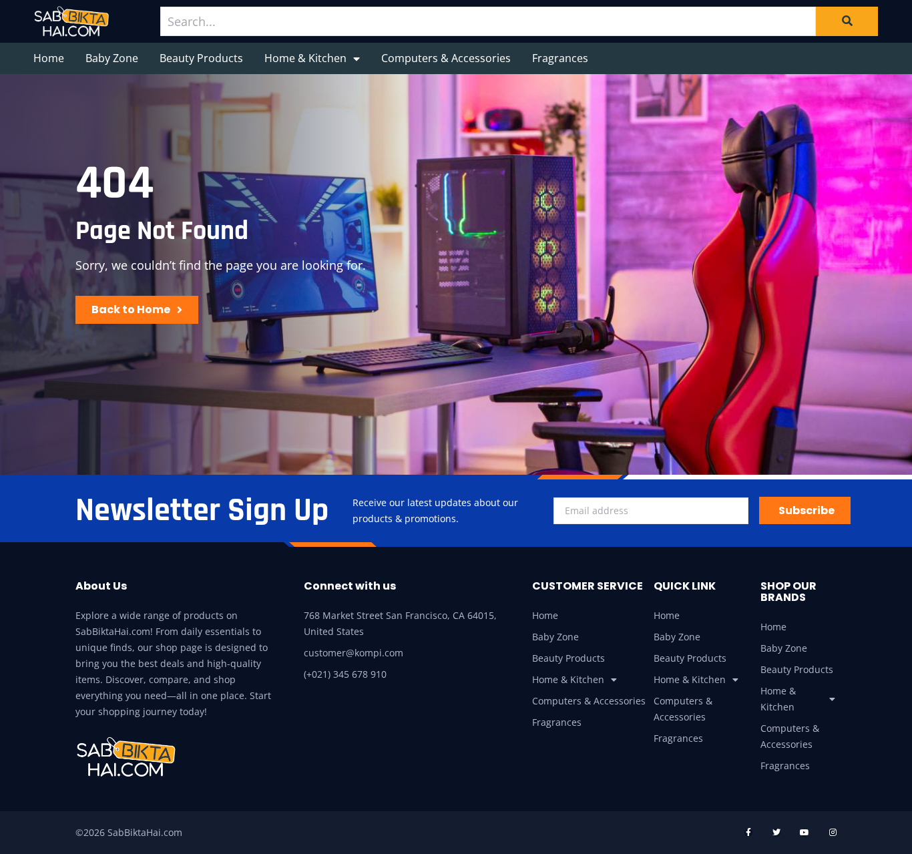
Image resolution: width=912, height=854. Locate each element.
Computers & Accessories (446, 58)
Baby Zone (111, 58)
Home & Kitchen (305, 58)
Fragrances (560, 58)
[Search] (847, 21)
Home (48, 58)
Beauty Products (201, 58)
